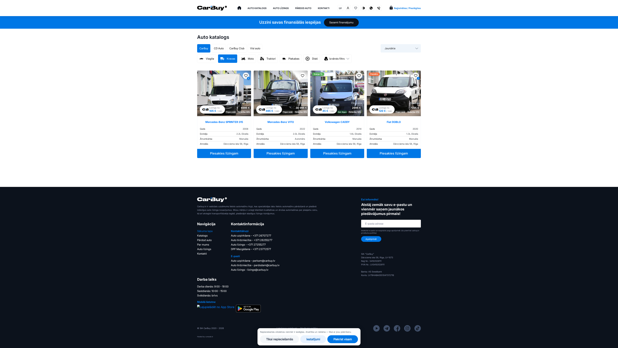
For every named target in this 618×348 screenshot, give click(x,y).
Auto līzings (281, 8)
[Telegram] (387, 328)
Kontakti (323, 8)
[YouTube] (376, 328)
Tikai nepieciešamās (279, 339)
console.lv (209, 337)
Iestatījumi (313, 339)
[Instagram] (407, 328)
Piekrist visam (342, 339)
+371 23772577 (262, 249)
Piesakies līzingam (224, 153)
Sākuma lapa (205, 231)
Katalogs (202, 235)
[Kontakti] (379, 8)
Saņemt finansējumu (341, 22)
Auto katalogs (257, 8)
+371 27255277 (256, 244)
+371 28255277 (263, 240)
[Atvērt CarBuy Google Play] (248, 308)
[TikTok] (417, 328)
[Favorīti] (356, 8)
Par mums (203, 244)
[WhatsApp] (371, 8)
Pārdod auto (303, 8)
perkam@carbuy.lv (264, 260)
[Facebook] (397, 328)
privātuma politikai (369, 233)
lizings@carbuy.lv (257, 269)
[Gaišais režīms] (363, 8)
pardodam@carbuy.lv (267, 265)
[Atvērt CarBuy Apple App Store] (215, 308)
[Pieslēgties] (348, 8)
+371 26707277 (262, 235)
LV (340, 8)
